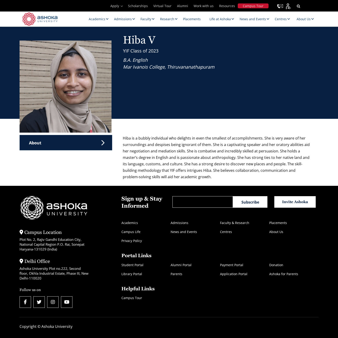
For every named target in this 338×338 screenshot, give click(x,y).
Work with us (204, 6)
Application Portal (233, 274)
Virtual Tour (162, 6)
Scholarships (138, 6)
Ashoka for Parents (283, 274)
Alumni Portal (181, 265)
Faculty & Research (234, 223)
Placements (278, 223)
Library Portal (131, 274)
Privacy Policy (131, 241)
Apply (114, 6)
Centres (226, 232)
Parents (176, 274)
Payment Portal (231, 265)
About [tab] (35, 143)
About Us (276, 232)
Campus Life (130, 232)
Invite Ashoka (295, 202)
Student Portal (132, 265)
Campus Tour (253, 6)
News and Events (184, 232)
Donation (276, 265)
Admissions (179, 223)
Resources (227, 6)
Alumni (182, 6)
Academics (129, 223)
